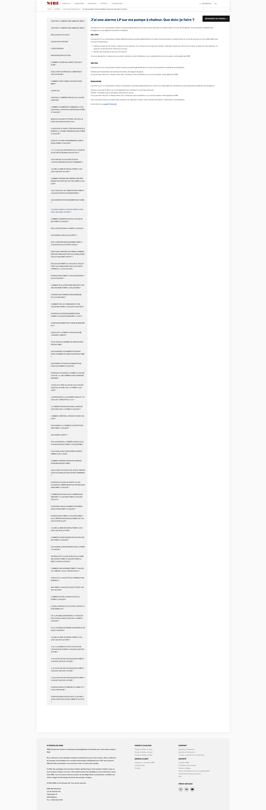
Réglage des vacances (60, 35)
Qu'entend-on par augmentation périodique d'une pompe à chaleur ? (67, 507)
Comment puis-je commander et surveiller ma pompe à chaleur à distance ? (67, 305)
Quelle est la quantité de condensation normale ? (67, 579)
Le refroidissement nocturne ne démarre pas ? (68, 324)
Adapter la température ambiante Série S (68, 28)
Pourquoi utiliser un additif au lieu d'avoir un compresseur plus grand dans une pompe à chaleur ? (68, 485)
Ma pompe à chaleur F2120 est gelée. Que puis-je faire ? (67, 588)
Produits (66, 3)
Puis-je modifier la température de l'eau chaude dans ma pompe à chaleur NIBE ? (67, 443)
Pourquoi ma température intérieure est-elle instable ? (66, 296)
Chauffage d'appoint (59, 42)
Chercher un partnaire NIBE (145, 763)
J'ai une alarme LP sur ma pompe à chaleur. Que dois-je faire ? (67, 211)
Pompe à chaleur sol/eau (144, 755)
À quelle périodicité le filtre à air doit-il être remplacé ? (68, 607)
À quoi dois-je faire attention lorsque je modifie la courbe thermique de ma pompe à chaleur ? (68, 131)
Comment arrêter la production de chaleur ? (68, 417)
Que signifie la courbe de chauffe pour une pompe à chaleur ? (67, 427)
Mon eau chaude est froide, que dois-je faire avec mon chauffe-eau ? (67, 120)
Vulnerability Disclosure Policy (190, 774)
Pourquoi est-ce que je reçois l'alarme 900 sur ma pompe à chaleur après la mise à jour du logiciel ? (67, 559)
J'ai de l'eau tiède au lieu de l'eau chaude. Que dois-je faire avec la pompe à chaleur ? (67, 387)
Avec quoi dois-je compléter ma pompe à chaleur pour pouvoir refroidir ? (67, 192)
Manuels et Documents (187, 752)
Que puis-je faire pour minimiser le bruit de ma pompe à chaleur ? (67, 142)
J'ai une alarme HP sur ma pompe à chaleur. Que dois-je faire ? (67, 170)
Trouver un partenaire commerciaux (191, 755)
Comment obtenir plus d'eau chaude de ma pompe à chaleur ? (67, 220)
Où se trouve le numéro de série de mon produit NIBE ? (67, 343)
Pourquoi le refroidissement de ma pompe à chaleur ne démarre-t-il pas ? (66, 315)
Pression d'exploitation (61, 55)
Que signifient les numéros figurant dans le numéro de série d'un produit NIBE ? (67, 354)
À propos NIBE (117, 3)
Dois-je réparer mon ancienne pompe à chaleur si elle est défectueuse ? (66, 243)
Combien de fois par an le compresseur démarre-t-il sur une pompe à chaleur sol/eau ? (67, 497)
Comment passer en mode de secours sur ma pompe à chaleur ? (67, 538)
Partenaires (79, 3)
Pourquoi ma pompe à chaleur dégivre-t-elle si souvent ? (68, 277)
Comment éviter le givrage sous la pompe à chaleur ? (65, 598)
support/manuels (110, 104)
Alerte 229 (55, 91)
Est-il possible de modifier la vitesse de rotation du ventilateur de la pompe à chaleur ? (67, 618)
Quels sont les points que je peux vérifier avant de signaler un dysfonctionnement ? (68, 472)
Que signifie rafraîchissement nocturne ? (67, 201)
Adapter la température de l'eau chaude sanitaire (67, 99)
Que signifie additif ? (59, 435)
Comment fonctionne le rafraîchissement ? (66, 82)
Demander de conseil (215, 19)
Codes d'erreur (57, 49)
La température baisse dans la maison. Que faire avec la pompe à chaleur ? (67, 408)
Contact (137, 768)
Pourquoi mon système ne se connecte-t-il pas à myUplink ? (68, 688)
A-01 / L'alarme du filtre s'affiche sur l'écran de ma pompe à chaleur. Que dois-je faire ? (68, 649)
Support (103, 3)
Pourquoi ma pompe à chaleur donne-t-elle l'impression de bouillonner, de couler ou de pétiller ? (67, 518)
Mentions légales (185, 768)
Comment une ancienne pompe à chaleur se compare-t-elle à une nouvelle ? (67, 569)
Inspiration (92, 3)
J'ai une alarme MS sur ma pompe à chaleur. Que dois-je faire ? (67, 529)
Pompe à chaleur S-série (143, 749)
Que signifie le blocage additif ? (64, 235)
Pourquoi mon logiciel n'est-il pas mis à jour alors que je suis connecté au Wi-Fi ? (67, 699)
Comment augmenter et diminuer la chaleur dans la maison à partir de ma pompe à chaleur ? (68, 109)
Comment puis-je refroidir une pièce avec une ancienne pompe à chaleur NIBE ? (68, 286)
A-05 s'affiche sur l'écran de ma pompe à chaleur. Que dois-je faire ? (67, 669)
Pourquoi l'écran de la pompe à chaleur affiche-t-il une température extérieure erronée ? (67, 375)
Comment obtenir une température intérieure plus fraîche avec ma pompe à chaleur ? (68, 181)
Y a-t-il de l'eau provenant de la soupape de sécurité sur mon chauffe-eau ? (68, 151)
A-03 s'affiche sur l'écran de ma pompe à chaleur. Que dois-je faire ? (67, 660)
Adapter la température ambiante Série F (68, 21)
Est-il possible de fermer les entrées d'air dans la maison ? (68, 629)
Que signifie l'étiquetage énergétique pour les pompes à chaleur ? (66, 365)
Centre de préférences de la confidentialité (194, 771)
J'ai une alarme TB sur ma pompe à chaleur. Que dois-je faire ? (67, 638)
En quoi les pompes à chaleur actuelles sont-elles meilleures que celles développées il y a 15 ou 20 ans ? (67, 266)
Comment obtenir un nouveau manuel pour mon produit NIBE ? (66, 462)
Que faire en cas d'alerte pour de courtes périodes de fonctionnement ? (67, 161)
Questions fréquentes (71, 9)
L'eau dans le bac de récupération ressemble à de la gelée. (66, 452)
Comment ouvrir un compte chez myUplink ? (66, 63)
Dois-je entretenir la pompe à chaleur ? (67, 228)
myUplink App (140, 765)
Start (49, 9)
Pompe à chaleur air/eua (143, 752)
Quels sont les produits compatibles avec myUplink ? (66, 73)
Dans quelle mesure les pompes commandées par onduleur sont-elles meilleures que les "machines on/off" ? (68, 254)
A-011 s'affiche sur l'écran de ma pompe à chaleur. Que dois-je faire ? (68, 679)
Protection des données (187, 765)
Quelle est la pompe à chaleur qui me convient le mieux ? (66, 334)
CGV (180, 777)
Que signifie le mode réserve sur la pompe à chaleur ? (68, 548)
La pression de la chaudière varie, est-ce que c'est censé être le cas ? (67, 398)
